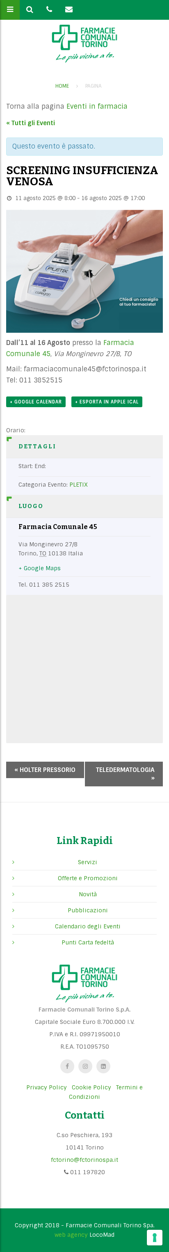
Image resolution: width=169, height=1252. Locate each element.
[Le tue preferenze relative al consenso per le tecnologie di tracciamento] (154, 1237)
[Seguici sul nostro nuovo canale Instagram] (85, 1066)
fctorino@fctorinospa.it (84, 1159)
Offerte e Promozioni (88, 878)
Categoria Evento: (43, 484)
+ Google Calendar (36, 402)
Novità (88, 894)
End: (40, 466)
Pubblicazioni (88, 910)
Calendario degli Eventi (88, 926)
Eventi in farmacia (97, 106)
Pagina (93, 86)
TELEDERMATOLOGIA (125, 774)
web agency (71, 1234)
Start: (25, 466)
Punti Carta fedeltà (88, 942)
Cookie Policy (91, 1087)
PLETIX (78, 484)
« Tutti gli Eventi (30, 123)
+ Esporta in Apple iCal (107, 402)
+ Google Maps (39, 568)
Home (62, 86)
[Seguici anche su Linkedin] (103, 1066)
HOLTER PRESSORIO (44, 770)
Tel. (22, 584)
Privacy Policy (46, 1087)
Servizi (87, 862)
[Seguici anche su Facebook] (67, 1066)
